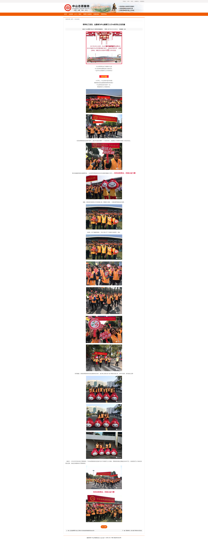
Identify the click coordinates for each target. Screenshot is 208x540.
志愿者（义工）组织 (75, 14)
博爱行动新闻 (87, 14)
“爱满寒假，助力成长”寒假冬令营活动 (134, 530)
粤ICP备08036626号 (116, 537)
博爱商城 (104, 14)
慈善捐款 (96, 14)
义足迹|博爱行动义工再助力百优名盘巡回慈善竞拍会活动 (82, 530)
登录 (132, 1)
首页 (128, 1)
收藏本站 (137, 1)
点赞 (104, 526)
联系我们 (142, 1)
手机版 (124, 1)
